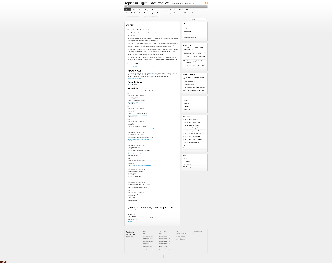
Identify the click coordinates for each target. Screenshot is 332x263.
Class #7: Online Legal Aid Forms (191, 136)
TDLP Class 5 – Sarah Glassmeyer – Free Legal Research (194, 66)
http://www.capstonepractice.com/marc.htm (137, 115)
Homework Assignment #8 (133, 16)
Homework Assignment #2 (164, 9)
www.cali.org (130, 221)
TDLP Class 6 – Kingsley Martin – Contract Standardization (194, 61)
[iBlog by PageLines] (163, 257)
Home (127, 6)
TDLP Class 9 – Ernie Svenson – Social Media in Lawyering (193, 48)
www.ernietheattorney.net (133, 199)
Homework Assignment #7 (186, 13)
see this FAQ (134, 66)
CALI (153, 38)
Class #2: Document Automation (191, 122)
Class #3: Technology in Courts (191, 125)
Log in (184, 158)
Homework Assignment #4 (133, 13)
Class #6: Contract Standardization (192, 133)
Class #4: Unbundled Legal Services (192, 128)
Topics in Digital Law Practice (146, 3)
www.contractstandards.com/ (144, 165)
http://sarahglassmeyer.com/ (134, 154)
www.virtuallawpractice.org (134, 102)
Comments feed (187, 164)
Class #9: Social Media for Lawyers (192, 142)
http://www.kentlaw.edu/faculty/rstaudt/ (136, 178)
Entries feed (186, 161)
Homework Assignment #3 (181, 9)
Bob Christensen (187, 77)
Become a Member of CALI (190, 37)
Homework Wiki (187, 31)
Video (184, 148)
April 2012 (185, 100)
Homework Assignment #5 (151, 13)
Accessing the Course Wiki (198, 87)
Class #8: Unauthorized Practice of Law (193, 139)
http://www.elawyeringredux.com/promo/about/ (138, 139)
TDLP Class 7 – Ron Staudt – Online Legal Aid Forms (194, 57)
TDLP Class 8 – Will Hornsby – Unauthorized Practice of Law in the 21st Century (194, 52)
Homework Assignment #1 (146, 9)
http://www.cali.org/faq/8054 (134, 78)
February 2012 (187, 106)
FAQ (134, 9)
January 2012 (186, 109)
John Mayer (186, 90)
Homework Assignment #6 (169, 13)
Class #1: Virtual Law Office (190, 119)
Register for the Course (189, 28)
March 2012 (186, 103)
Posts (184, 145)
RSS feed (179, 241)
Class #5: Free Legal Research (191, 131)
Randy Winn (186, 84)
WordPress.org (187, 167)
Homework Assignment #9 (151, 16)
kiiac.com (135, 165)
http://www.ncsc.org (149, 128)
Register (130, 84)
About (127, 9)
